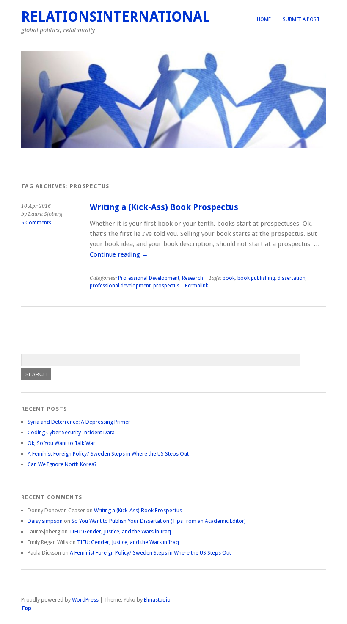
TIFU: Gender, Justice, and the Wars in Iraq (120, 531)
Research (192, 278)
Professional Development (148, 278)
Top (26, 608)
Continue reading (119, 254)
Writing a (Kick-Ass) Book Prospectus (164, 207)
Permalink (196, 286)
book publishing (256, 278)
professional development (120, 286)
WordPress (85, 599)
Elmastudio (157, 599)
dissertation (292, 278)
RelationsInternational (115, 16)
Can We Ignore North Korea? (62, 464)
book (229, 278)
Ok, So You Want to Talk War (61, 443)
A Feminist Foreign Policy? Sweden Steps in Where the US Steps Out (108, 453)
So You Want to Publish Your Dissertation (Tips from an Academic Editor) (159, 521)
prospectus (166, 286)
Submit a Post (301, 19)
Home (264, 19)
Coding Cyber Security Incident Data (71, 432)
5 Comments (36, 223)
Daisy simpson (45, 521)
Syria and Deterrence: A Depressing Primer (79, 422)
